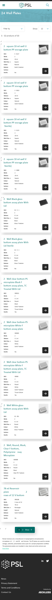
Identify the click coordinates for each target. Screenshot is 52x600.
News (3, 579)
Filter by (7, 29)
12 (42, 29)
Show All (28, 530)
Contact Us (6, 592)
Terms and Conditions (10, 588)
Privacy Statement (9, 583)
